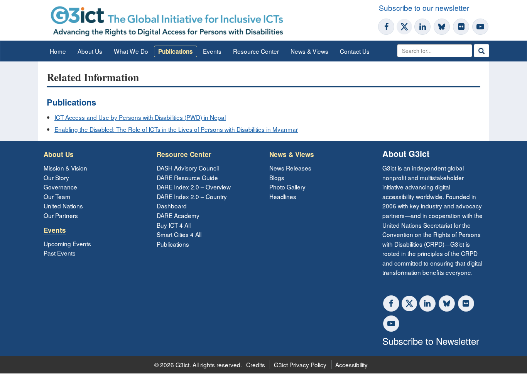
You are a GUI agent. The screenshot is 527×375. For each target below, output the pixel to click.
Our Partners (61, 215)
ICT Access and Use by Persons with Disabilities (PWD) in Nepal (140, 117)
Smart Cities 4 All (179, 234)
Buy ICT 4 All (174, 225)
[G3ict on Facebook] (386, 26)
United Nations (63, 205)
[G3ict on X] (404, 26)
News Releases (290, 168)
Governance (60, 186)
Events (212, 51)
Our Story (56, 177)
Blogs (276, 177)
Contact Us (355, 51)
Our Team (57, 196)
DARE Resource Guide (187, 177)
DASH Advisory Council (188, 168)
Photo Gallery (287, 186)
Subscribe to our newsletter (424, 7)
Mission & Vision (65, 168)
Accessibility (351, 364)
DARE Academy (178, 215)
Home (58, 51)
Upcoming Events (67, 243)
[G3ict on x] (409, 303)
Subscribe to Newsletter (430, 341)
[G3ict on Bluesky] (442, 26)
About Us (90, 51)
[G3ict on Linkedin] (422, 26)
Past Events (60, 253)
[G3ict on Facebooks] (391, 303)
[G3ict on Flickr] (461, 26)
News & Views (309, 51)
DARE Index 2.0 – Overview (194, 186)
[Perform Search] (481, 50)
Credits (255, 364)
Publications (175, 51)
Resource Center (256, 51)
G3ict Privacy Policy (300, 364)
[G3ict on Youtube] (480, 26)
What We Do (131, 51)
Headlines (282, 196)
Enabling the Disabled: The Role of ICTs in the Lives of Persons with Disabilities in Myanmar (176, 129)
